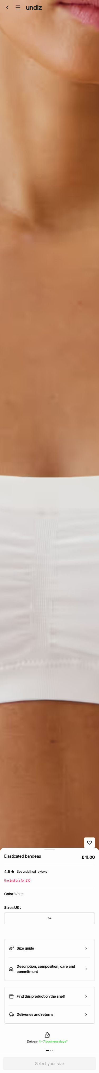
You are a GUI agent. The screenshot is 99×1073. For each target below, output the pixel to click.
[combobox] (49, 918)
